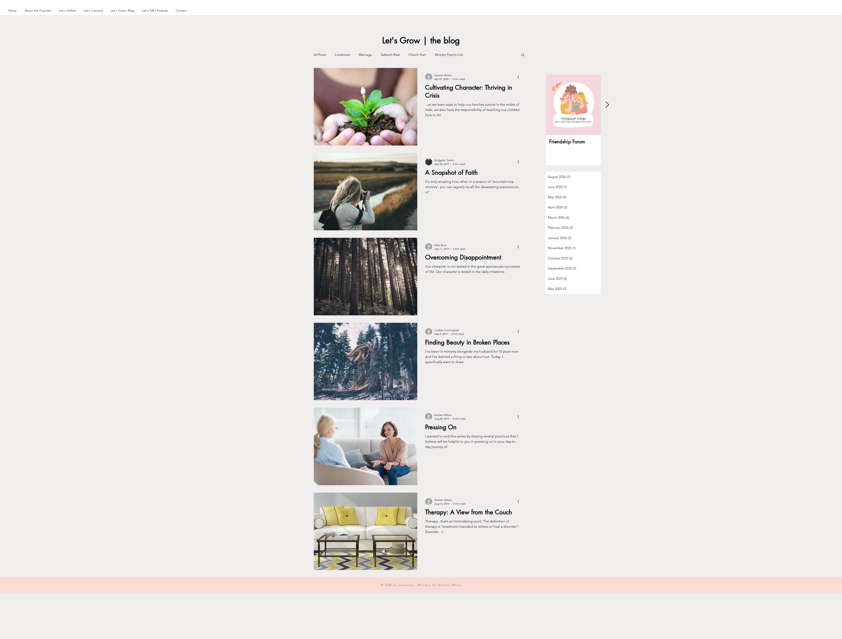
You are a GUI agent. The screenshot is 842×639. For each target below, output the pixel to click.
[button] (523, 55)
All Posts (320, 55)
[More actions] (519, 77)
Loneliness (342, 55)
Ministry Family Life (449, 55)
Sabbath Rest (390, 55)
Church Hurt (417, 55)
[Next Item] (607, 104)
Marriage (365, 55)
